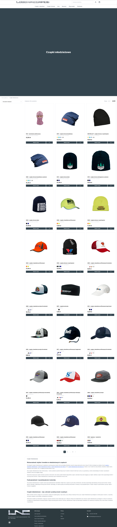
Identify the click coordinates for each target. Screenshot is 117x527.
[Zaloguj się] (95, 2)
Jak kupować (37, 513)
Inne (58, 6)
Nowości (64, 6)
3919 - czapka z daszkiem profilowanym (35, 437)
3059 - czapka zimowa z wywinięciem (65, 263)
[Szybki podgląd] (49, 142)
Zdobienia (79, 6)
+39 (63, 137)
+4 (62, 397)
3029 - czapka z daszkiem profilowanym (35, 263)
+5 (62, 440)
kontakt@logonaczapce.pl (95, 516)
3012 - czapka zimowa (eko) (63, 177)
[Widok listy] (114, 101)
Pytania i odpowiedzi (39, 525)
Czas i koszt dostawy (39, 518)
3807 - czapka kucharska (62, 306)
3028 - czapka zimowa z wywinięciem (96, 220)
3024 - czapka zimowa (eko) (32, 220)
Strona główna (5, 97)
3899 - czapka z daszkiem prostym (95, 392)
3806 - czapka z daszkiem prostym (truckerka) (36, 306)
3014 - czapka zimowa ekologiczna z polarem (97, 177)
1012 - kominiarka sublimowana (33, 133)
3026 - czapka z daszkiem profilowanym (66, 220)
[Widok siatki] (113, 101)
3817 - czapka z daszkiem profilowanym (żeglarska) (69, 349)
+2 (31, 309)
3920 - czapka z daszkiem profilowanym (66, 437)
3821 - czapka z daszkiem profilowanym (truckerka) (38, 392)
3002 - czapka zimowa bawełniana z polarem (36, 177)
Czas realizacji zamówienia (40, 516)
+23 (93, 266)
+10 (93, 353)
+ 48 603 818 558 (93, 513)
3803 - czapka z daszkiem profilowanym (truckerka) (99, 263)
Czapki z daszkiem (40, 6)
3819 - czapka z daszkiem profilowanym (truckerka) (99, 349)
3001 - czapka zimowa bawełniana (65, 133)
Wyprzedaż (72, 6)
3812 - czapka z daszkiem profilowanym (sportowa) (99, 306)
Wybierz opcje (36, 142)
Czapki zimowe (51, 6)
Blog (62, 516)
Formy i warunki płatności (40, 521)
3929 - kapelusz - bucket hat (94, 437)
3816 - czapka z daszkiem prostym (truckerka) (36, 349)
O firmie (62, 513)
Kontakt (62, 518)
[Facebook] (9, 522)
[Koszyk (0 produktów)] (99, 2)
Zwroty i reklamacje (38, 523)
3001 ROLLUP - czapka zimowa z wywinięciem (98, 133)
